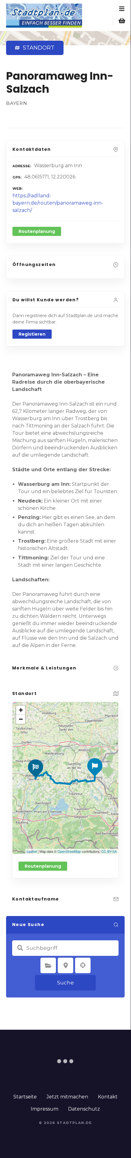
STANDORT (37, 47)
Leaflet (32, 851)
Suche (65, 983)
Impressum (44, 1109)
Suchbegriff (20, 948)
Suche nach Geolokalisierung (83, 965)
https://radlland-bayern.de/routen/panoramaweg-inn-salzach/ (57, 203)
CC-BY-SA (109, 851)
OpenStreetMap (69, 851)
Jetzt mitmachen (67, 1097)
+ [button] (21, 710)
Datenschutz (84, 1109)
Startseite (25, 1097)
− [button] (21, 719)
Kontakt (108, 1097)
